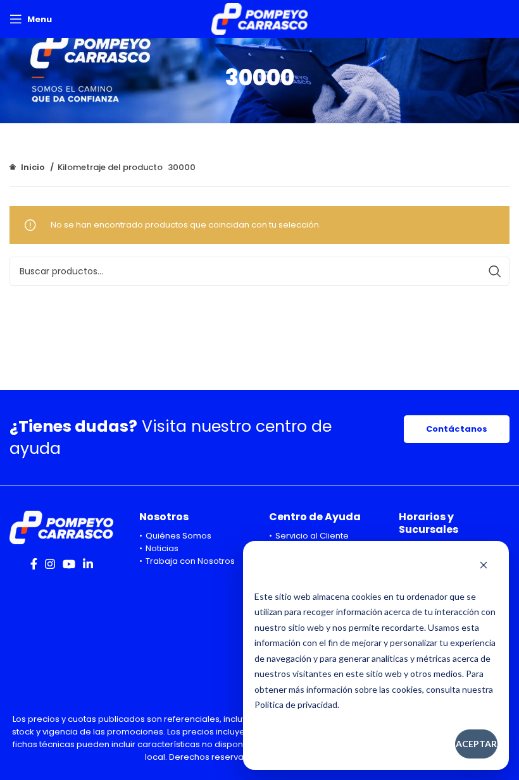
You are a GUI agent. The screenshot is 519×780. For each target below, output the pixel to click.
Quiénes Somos (178, 536)
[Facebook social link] (34, 564)
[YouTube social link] (69, 564)
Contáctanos (456, 429)
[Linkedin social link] (88, 564)
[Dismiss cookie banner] (483, 566)
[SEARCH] (495, 271)
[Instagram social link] (50, 564)
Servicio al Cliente (312, 536)
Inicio (33, 167)
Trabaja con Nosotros (190, 561)
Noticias (162, 548)
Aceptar (476, 743)
